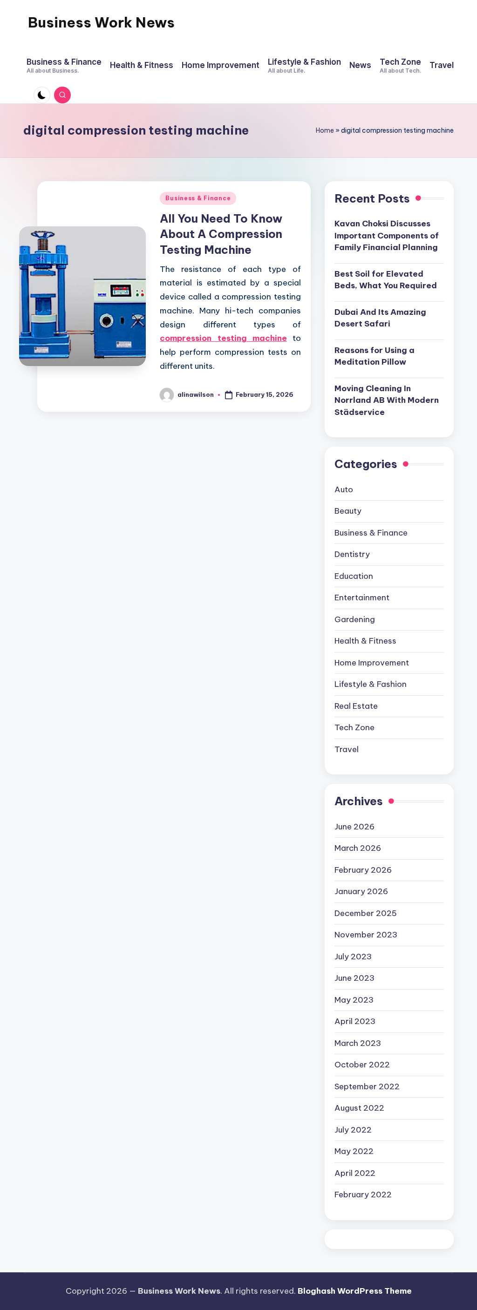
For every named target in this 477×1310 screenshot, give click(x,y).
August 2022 (359, 1108)
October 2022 (362, 1064)
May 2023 (354, 1000)
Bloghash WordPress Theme (355, 1291)
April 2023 (354, 1021)
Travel (346, 749)
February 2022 (363, 1194)
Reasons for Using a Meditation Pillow (374, 356)
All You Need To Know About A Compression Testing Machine (221, 234)
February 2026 (363, 870)
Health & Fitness (365, 641)
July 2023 (353, 956)
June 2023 (354, 978)
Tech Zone (354, 727)
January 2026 (361, 891)
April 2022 (354, 1173)
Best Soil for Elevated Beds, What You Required (385, 280)
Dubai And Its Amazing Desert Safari (380, 318)
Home (325, 130)
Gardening (354, 619)
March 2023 (357, 1043)
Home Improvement (371, 663)
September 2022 (367, 1086)
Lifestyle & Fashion (370, 684)
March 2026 (357, 848)
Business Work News (101, 22)
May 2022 (354, 1151)
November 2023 (365, 935)
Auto (343, 489)
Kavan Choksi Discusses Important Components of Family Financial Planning (386, 235)
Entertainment (361, 597)
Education (353, 576)
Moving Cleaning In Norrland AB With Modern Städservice (386, 400)
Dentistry (352, 554)
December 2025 (365, 913)
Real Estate (356, 706)
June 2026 (354, 826)
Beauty (347, 511)
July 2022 (353, 1130)
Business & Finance (198, 198)
